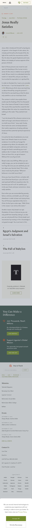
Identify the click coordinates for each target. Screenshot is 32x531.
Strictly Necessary (16, 525)
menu (4, 2)
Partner (25, 2)
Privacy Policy (22, 512)
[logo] (10, 2)
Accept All (16, 518)
